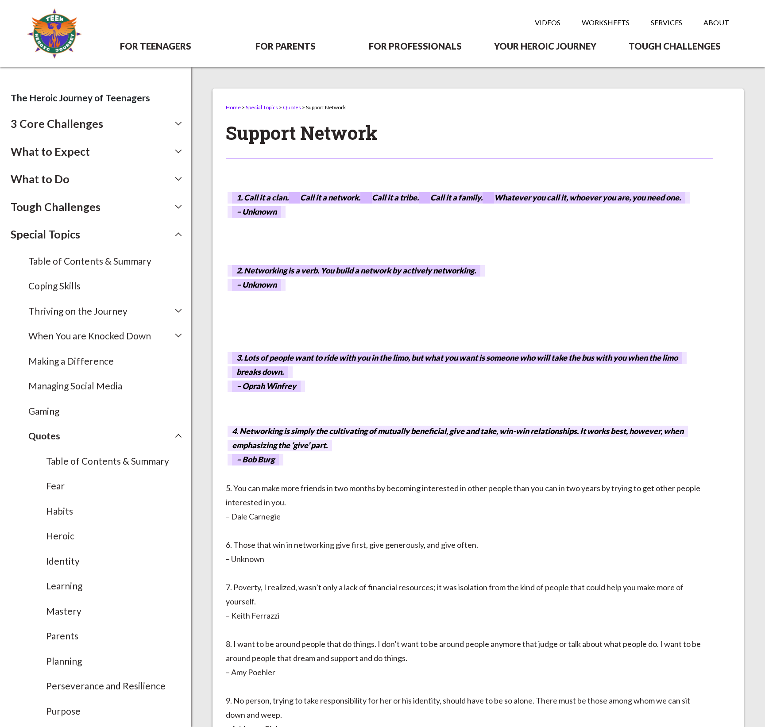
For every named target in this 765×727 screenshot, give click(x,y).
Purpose (63, 710)
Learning (64, 585)
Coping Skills (54, 285)
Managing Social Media (75, 385)
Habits (59, 510)
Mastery (63, 610)
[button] (96, 123)
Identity (63, 560)
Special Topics (262, 107)
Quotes (292, 107)
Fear (55, 485)
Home (233, 107)
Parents (62, 635)
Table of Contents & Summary (89, 260)
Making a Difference (71, 360)
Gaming (43, 410)
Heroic (60, 535)
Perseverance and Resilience (106, 685)
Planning (64, 660)
